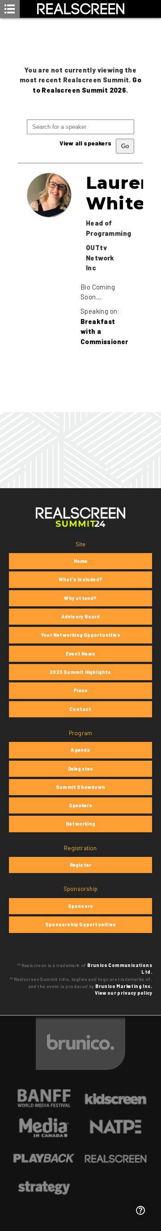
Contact (80, 709)
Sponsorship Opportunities (80, 924)
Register (81, 865)
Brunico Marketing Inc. (123, 986)
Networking (80, 823)
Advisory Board (80, 616)
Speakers (81, 805)
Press (80, 690)
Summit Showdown (80, 787)
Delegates (80, 768)
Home (81, 561)
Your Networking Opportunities (80, 635)
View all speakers (85, 143)
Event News (80, 653)
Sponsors (80, 906)
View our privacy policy (123, 993)
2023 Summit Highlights (80, 672)
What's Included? (80, 579)
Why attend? (80, 598)
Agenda (80, 750)
